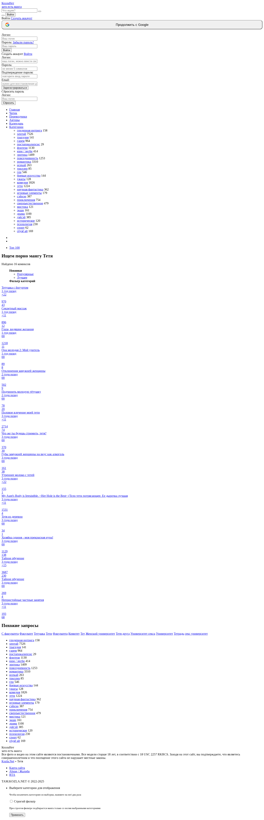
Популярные (25, 274)
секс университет (196, 633)
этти (20, 186)
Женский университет (100, 633)
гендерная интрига (29, 130)
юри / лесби (24, 151)
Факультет (26, 633)
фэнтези (22, 147)
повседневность (27, 158)
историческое (26, 220)
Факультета (60, 633)
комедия (22, 182)
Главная (14, 109)
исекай (21, 165)
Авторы (14, 120)
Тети (49, 633)
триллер (22, 168)
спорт (21, 227)
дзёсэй (21, 217)
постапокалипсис (28, 144)
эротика (22, 154)
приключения (26, 199)
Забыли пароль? (23, 42)
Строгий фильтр (24, 801)
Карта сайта (17, 767)
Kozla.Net (8, 761)
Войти (10, 14)
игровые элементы (29, 193)
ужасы (21, 179)
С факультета (10, 633)
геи (19, 172)
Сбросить (8, 102)
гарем (21, 140)
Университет (164, 633)
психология (24, 224)
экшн (20, 210)
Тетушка (39, 633)
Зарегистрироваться (15, 87)
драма (21, 213)
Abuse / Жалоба (19, 771)
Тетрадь (179, 633)
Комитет (74, 633)
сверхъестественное (30, 203)
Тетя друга (123, 633)
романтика (24, 161)
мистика (22, 206)
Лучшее (22, 277)
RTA (12, 774)
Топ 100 (14, 247)
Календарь (16, 123)
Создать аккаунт (21, 18)
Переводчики (18, 116)
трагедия (23, 137)
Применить (17, 814)
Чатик (13, 113)
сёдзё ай (22, 231)
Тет (82, 633)
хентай (21, 134)
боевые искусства (28, 175)
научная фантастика (30, 189)
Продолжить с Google (132, 25)
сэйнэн (21, 196)
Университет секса (142, 633)
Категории (16, 127)
